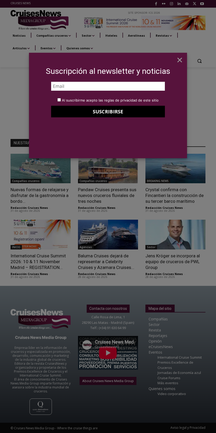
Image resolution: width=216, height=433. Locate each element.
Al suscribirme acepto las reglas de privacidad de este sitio (110, 100)
